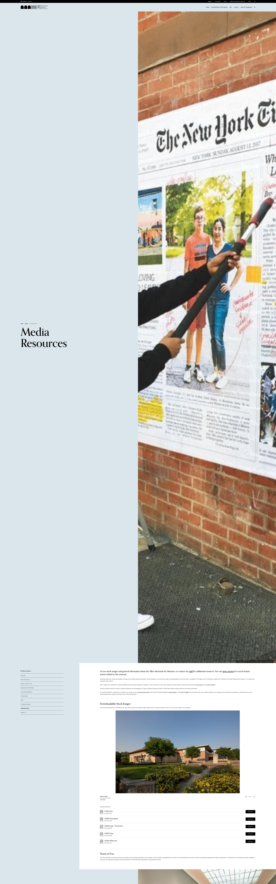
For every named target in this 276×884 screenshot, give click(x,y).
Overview (23, 675)
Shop (249, 1)
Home (22, 323)
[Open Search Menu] (254, 7)
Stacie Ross (199, 684)
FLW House (217, 1)
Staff (22, 700)
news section (228, 671)
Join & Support (246, 7)
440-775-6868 (184, 692)
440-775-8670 (211, 684)
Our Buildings (24, 696)
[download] (102, 799)
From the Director (25, 679)
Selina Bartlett (172, 692)
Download (250, 811)
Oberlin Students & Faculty (237, 1)
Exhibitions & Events (219, 7)
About (210, 1)
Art (230, 7)
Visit (207, 7)
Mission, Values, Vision (26, 683)
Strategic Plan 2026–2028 (27, 687)
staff (191, 671)
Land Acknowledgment (26, 692)
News (225, 1)
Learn (236, 7)
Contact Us (23, 712)
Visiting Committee (25, 704)
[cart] (254, 1)
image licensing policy (143, 692)
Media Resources (25, 708)
